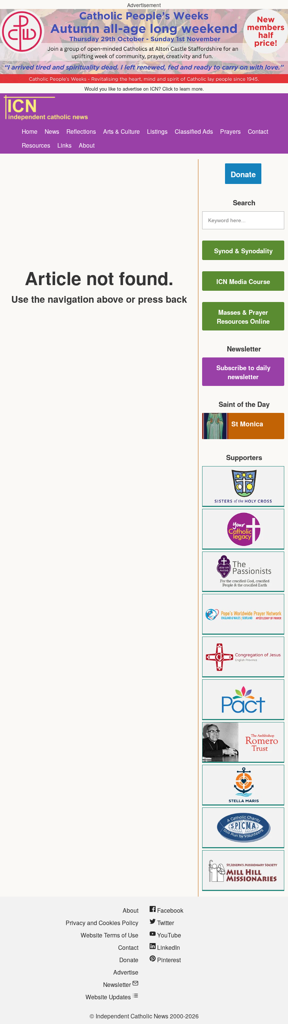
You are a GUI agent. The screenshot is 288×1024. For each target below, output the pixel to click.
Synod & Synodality (243, 250)
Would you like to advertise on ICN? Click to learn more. (144, 88)
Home (30, 131)
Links (64, 145)
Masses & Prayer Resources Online (243, 317)
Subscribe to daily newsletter (243, 372)
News (52, 131)
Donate (243, 174)
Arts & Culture (121, 131)
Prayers (230, 131)
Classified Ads (194, 131)
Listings (157, 131)
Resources (36, 145)
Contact (258, 131)
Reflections (81, 131)
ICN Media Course (243, 281)
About (86, 145)
